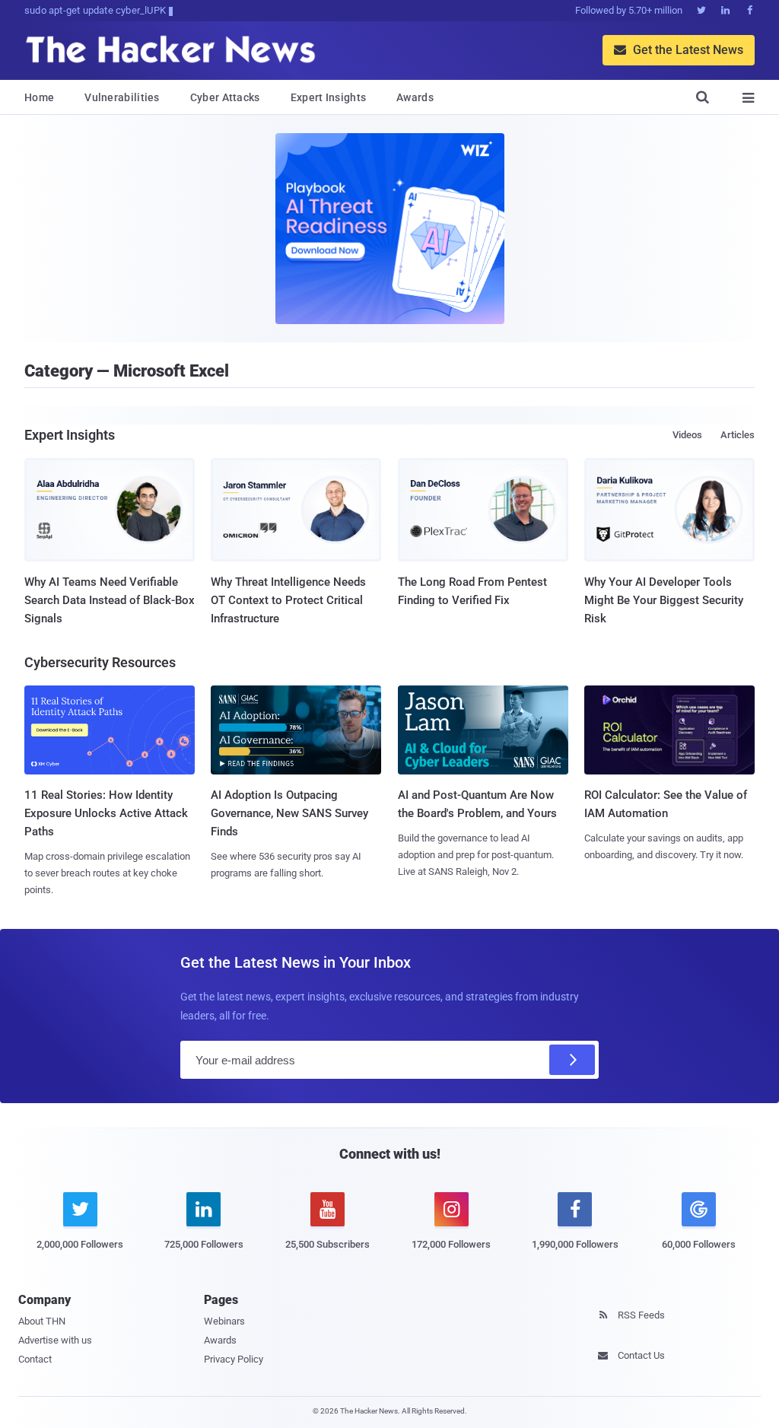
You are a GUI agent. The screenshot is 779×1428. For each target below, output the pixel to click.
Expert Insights (329, 97)
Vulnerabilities (122, 97)
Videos (687, 434)
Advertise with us (55, 1340)
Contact (35, 1359)
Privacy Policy (233, 1359)
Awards (415, 97)
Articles (737, 434)
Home (39, 97)
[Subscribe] (572, 1060)
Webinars (224, 1321)
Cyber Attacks (225, 97)
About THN (41, 1321)
